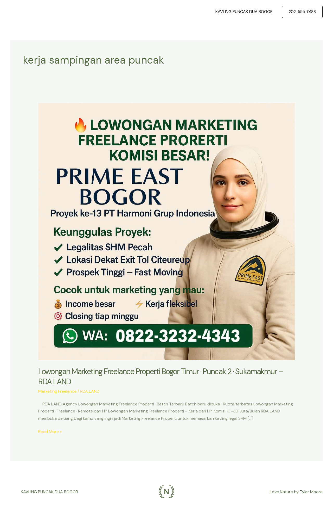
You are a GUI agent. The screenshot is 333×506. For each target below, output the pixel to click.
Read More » (50, 431)
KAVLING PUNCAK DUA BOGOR (244, 11)
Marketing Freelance (57, 391)
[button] (302, 12)
